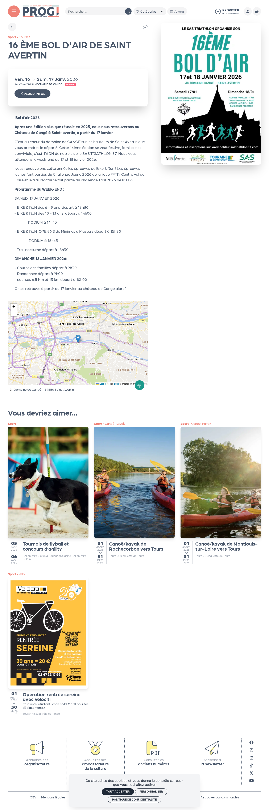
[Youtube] (251, 780)
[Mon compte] (248, 11)
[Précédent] (12, 27)
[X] (251, 772)
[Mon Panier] (257, 11)
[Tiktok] (251, 765)
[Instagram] (251, 750)
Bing (116, 383)
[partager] (145, 26)
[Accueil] (41, 11)
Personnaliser (151, 791)
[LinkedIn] (251, 757)
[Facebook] (251, 742)
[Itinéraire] (139, 385)
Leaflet (102, 383)
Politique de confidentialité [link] (134, 799)
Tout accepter (118, 791)
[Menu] (14, 11)
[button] (78, 339)
